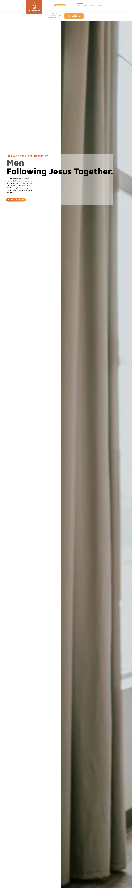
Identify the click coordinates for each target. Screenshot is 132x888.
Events (86, 5)
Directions (74, 16)
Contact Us (101, 5)
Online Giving (60, 5)
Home (80, 5)
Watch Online (15, 200)
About (93, 5)
